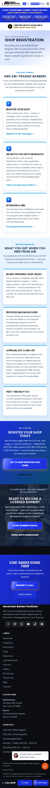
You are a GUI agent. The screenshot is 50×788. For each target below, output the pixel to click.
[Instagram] (15, 624)
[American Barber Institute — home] (11, 3)
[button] (25, 783)
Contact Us (25, 474)
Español (27, 3)
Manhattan (35, 4)
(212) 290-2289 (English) (14, 730)
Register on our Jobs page (20, 134)
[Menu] (48, 3)
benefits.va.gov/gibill (33, 776)
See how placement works (20, 226)
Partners (7, 664)
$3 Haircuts (8, 673)
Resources (8, 656)
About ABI (7, 638)
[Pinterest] (42, 624)
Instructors (8, 647)
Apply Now (25, 594)
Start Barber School (25, 525)
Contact (7, 686)
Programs (7, 642)
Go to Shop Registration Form (25, 464)
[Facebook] (8, 624)
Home (7, 37)
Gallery (6, 669)
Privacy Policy (8, 770)
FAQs (5, 651)
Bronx (42, 4)
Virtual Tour (8, 677)
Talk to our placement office (21, 185)
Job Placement (10, 660)
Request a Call (25, 585)
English (24, 3)
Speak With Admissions (25, 534)
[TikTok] (35, 624)
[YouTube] (28, 624)
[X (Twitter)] (21, 624)
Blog (5, 682)
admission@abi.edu (12, 738)
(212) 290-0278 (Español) (15, 734)
